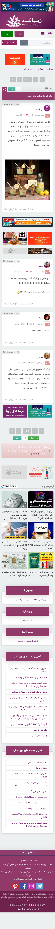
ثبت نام (47, 450)
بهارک (40, 318)
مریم (41, 266)
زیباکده (50, 69)
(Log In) (35, 453)
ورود (19, 33)
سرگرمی (40, 69)
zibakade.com (37, 905)
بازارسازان (20, 909)
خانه (50, 33)
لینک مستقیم (25, 209)
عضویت (7, 33)
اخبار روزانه (28, 69)
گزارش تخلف (8, 209)
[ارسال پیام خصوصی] (47, 115)
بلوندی (40, 357)
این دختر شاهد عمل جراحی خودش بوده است (27, 599)
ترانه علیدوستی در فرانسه (27, 641)
